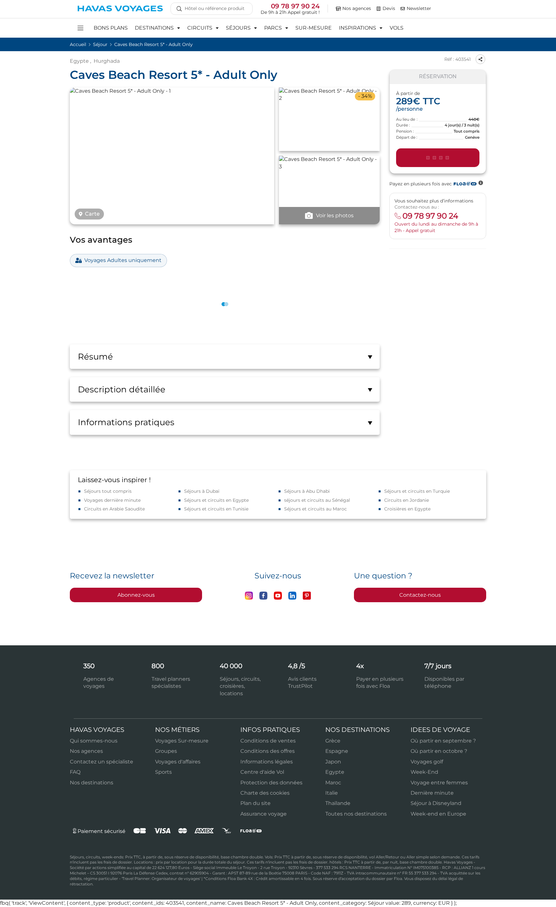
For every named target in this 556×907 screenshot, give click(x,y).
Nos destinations (91, 783)
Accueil (79, 44)
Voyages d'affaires (177, 762)
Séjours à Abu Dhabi (307, 491)
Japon (333, 762)
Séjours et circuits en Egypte (216, 500)
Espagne (336, 751)
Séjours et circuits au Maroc (315, 509)
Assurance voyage (263, 814)
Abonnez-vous (136, 595)
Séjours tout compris (108, 491)
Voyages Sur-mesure (181, 741)
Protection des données (271, 783)
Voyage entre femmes (439, 783)
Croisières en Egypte (407, 509)
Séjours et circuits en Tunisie (216, 509)
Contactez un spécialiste (101, 762)
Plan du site (255, 803)
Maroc (333, 783)
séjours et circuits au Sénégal (317, 500)
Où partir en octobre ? (439, 751)
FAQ (75, 772)
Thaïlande (337, 803)
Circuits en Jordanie (406, 500)
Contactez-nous (420, 595)
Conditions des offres (267, 751)
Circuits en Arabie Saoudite (114, 509)
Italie (331, 793)
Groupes (166, 751)
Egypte (79, 61)
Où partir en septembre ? (443, 741)
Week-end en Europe (438, 814)
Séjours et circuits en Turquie (417, 491)
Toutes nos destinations (356, 814)
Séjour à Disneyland (436, 803)
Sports (163, 772)
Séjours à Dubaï (201, 491)
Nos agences (86, 751)
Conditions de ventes (268, 741)
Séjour (101, 44)
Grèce (332, 741)
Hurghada (107, 61)
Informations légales (266, 762)
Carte (92, 214)
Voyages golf (427, 762)
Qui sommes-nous (93, 741)
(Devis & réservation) (438, 158)
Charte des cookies (265, 793)
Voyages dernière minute (112, 500)
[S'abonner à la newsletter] (402, 8)
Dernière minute (432, 793)
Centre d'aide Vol (262, 772)
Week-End (424, 772)
